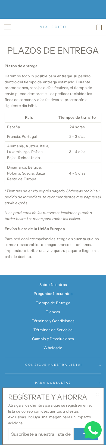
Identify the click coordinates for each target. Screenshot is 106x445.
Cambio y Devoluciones (53, 339)
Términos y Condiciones (53, 321)
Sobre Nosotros (53, 284)
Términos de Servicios (52, 330)
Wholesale (52, 348)
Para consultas (53, 383)
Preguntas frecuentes (53, 293)
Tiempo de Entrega (53, 303)
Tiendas (53, 312)
